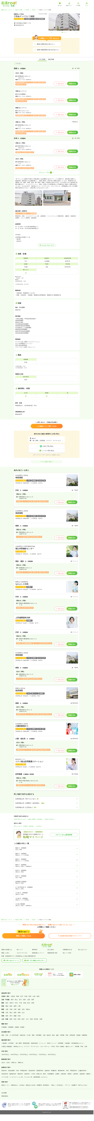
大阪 (7, 1009)
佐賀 (15, 1019)
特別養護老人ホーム (77, 1043)
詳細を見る (72, 83)
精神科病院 (34, 1043)
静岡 (15, 1006)
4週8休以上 (14, 1085)
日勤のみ (14, 1062)
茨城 (24, 1003)
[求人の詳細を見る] (46, 490)
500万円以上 (24, 1054)
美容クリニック (51, 1043)
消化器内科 (31, 1070)
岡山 (11, 1012)
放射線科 (82, 1074)
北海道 (13, 996)
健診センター (70, 1046)
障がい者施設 (60, 1046)
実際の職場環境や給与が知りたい (48, 50)
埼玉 (16, 1003)
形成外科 (27, 1074)
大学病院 (11, 1043)
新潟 (12, 999)
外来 (7, 1035)
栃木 (28, 1003)
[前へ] (53, 32)
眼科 (44, 1074)
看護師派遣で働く (52, 953)
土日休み (22, 1085)
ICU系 (28, 1035)
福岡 (10, 1019)
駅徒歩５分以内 (30, 1085)
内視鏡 (78, 1035)
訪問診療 (72, 1035)
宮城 (25, 996)
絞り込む (19, 63)
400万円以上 (15, 1054)
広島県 (27, 9)
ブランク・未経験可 (71, 1085)
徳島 (7, 1016)
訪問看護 (38, 1035)
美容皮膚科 (11, 1070)
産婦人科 (39, 1074)
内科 (17, 1070)
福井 (24, 999)
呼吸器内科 (23, 1070)
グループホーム (44, 1046)
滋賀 (19, 1009)
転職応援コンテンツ (38, 953)
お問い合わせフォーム (12, 960)
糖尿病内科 (61, 1070)
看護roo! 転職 (18, 9)
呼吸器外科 (73, 1070)
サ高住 (53, 1046)
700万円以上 (43, 1054)
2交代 (3, 1062)
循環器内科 (40, 1070)
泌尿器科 (63, 1074)
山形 (34, 996)
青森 (17, 996)
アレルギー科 (28, 1077)
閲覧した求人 (5, 953)
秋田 (30, 996)
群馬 (32, 1003)
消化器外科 (4, 1074)
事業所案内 (4, 1096)
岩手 (21, 996)
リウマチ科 (4, 1077)
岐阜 (11, 1006)
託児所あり (39, 826)
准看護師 (11, 1027)
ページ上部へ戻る (46, 462)
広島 (7, 1012)
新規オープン (5, 1085)
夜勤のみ (20, 1062)
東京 (7, 1003)
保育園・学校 (64, 1035)
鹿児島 (36, 1019)
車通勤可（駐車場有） (29, 826)
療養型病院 (26, 1043)
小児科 (33, 1074)
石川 (20, 999)
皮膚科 (57, 1074)
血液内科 (47, 1070)
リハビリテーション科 (16, 1077)
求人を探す (50, 949)
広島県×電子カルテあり (20, 819)
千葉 (20, 1003)
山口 (23, 1012)
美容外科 (4, 1070)
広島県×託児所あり (50, 819)
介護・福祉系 (47, 1035)
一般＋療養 (18, 1043)
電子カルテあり (18, 826)
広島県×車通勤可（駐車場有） (35, 819)
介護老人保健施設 (6, 1046)
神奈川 (12, 1003)
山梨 (28, 999)
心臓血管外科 (82, 1070)
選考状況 (34, 949)
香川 (11, 1016)
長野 (32, 999)
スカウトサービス (22, 953)
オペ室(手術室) (14, 1035)
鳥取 (15, 1012)
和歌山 (28, 1009)
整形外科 (20, 1074)
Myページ (20, 949)
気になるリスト (82, 949)
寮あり (53, 1085)
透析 (33, 1035)
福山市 (34, 9)
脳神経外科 (12, 1074)
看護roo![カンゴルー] (6, 9)
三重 (19, 1006)
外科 (67, 1070)
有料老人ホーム (18, 1046)
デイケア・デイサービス (31, 1046)
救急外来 (22, 1035)
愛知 (7, 1006)
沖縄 (41, 1019)
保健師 (17, 1027)
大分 (27, 1019)
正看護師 (4, 1027)
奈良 (23, 1009)
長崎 (19, 1019)
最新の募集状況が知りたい (46, 44)
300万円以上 (5, 1054)
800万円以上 (52, 1054)
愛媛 (15, 1016)
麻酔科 (88, 1074)
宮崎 (31, 1019)
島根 (19, 1012)
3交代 (8, 1062)
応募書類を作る (67, 949)
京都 (11, 1009)
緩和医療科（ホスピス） (41, 1077)
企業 (86, 1046)
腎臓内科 (54, 1070)
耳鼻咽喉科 (50, 1074)
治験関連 (84, 1035)
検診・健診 (55, 1035)
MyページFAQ (67, 953)
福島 (38, 996)
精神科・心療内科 (73, 1074)
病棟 (2, 1035)
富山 (16, 999)
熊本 (23, 1019)
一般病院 (4, 1043)
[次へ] (75, 32)
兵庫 (15, 1009)
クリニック (42, 1043)
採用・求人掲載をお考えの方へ (35, 960)
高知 (19, 1016)
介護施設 (67, 1043)
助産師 (22, 1027)
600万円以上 (33, 1054)
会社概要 (4, 1093)
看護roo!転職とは (6, 949)
